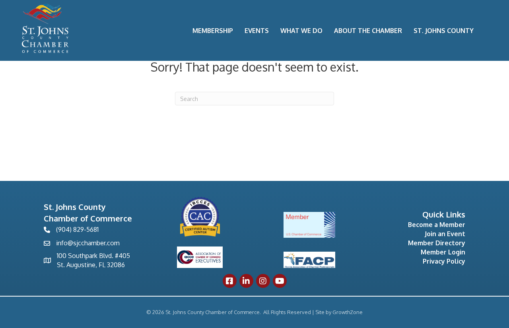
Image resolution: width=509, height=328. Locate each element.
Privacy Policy (444, 261)
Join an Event (445, 234)
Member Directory (436, 243)
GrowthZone (347, 312)
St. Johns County (444, 31)
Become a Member (436, 225)
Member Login (443, 252)
